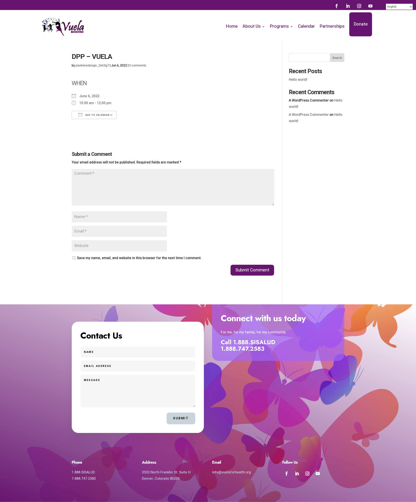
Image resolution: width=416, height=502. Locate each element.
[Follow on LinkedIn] (348, 6)
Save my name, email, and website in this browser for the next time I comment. (139, 258)
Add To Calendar (97, 115)
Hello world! (298, 79)
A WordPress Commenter (309, 114)
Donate (361, 24)
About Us (251, 26)
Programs (279, 26)
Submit (181, 418)
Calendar (306, 26)
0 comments (137, 65)
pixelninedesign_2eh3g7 (92, 65)
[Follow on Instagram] (359, 6)
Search (337, 58)
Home (232, 26)
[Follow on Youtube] (370, 6)
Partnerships (332, 26)
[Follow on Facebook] (336, 6)
